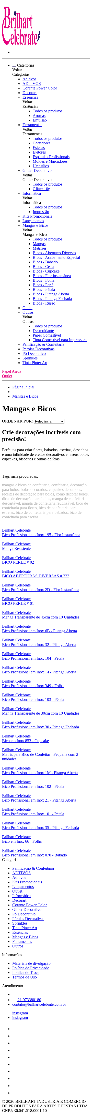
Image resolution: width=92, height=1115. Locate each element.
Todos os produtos (47, 111)
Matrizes (40, 248)
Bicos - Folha (43, 280)
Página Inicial (23, 387)
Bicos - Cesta (43, 266)
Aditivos (29, 79)
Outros (27, 312)
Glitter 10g (41, 189)
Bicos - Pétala (44, 289)
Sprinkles (30, 358)
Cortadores (41, 143)
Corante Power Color (39, 88)
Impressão (41, 211)
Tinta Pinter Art (34, 362)
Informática (31, 193)
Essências (30, 97)
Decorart (29, 93)
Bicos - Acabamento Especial (56, 257)
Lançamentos (33, 221)
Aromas (39, 115)
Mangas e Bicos (35, 225)
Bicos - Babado (45, 262)
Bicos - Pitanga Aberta (51, 294)
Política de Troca (25, 972)
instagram (20, 1013)
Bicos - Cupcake (46, 271)
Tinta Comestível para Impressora (60, 340)
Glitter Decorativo (37, 170)
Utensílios (41, 166)
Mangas (39, 244)
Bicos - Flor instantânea (52, 276)
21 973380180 (29, 1000)
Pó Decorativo (34, 353)
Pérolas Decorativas (38, 349)
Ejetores (39, 152)
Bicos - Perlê (43, 285)
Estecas (39, 147)
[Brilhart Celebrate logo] (21, 43)
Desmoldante (43, 330)
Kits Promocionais (37, 216)
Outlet (27, 308)
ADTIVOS (31, 83)
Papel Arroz (11, 371)
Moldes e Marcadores (50, 161)
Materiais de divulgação (31, 963)
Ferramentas (32, 125)
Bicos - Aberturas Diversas (54, 253)
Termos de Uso (24, 977)
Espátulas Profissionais (51, 157)
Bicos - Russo (44, 303)
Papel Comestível (47, 335)
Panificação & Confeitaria (43, 344)
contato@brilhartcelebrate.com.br (39, 1004)
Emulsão (40, 120)
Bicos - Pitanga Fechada (52, 298)
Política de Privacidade (30, 968)
